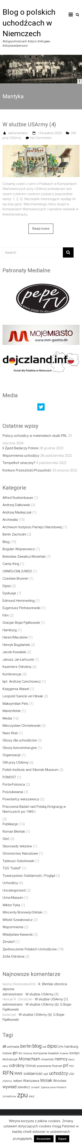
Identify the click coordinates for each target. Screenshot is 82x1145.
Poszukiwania (13, 792)
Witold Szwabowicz (18, 920)
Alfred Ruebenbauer (18, 498)
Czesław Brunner (15, 578)
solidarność (32, 1073)
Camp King (11, 564)
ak (4, 1046)
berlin (25, 1046)
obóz (5, 1066)
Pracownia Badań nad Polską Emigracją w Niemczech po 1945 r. (34, 809)
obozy (71, 1059)
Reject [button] (62, 1138)
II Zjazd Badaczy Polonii (20, 448)
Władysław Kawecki (18, 934)
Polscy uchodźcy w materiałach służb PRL (35, 436)
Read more (40, 229)
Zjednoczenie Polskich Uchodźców (30, 949)
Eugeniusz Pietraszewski (21, 608)
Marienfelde (12, 711)
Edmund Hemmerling (19, 601)
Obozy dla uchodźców (20, 740)
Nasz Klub (10, 733)
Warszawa (31, 1081)
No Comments (40, 138)
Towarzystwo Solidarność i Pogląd (29, 876)
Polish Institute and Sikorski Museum (30, 770)
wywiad (9, 1086)
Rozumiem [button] (44, 1138)
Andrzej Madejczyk (17, 512)
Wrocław (59, 1081)
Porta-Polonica (14, 784)
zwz (31, 1096)
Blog (6, 542)
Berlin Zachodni (14, 534)
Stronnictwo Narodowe (20, 853)
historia (7, 1053)
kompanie (40, 1053)
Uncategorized (14, 890)
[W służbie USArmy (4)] (41, 147)
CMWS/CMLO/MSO (17, 571)
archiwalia (13, 1046)
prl (65, 1065)
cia (44, 1046)
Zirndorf (9, 942)
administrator (18, 133)
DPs (61, 1046)
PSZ (71, 1066)
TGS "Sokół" (12, 868)
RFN (8, 1073)
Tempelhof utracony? (19, 463)
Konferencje (12, 674)
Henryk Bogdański (16, 645)
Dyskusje (9, 593)
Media (7, 718)
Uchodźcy (10, 883)
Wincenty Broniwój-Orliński (22, 912)
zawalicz (23, 1087)
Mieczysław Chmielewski (22, 726)
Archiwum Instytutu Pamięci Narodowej (32, 527)
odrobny (17, 1065)
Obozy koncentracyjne (20, 748)
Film (6, 615)
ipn (15, 1053)
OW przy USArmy (15, 762)
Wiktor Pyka (11, 905)
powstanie (44, 1066)
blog (37, 1046)
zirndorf (35, 1087)
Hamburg (10, 630)
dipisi (52, 1046)
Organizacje (12, 755)
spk (45, 1074)
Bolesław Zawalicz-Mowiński (24, 557)
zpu (22, 1095)
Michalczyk (10, 1059)
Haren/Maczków (15, 637)
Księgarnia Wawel (16, 689)
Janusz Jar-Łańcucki (18, 659)
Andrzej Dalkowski (16, 505)
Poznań (57, 1066)
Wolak (46, 1080)
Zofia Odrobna (13, 956)
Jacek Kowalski (14, 652)
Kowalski (53, 1053)
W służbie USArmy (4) (29, 124)
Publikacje (10, 824)
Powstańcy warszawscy (21, 799)
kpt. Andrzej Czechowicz (22, 681)
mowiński (47, 1059)
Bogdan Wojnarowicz (19, 549)
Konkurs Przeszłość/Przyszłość (27, 470)
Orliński (31, 1066)
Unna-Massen (13, 898)
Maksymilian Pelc (15, 704)
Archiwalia (10, 520)
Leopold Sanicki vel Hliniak (23, 696)
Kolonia (27, 1053)
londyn (74, 1053)
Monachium (29, 1059)
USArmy (7, 1081)
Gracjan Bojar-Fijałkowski (21, 623)
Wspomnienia (13, 927)
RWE (18, 1073)
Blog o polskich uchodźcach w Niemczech (29, 22)
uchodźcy (58, 1073)
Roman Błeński (14, 831)
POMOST (9, 777)
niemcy (61, 1059)
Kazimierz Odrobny (17, 667)
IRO (20, 1053)
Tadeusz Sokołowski (18, 861)
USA (71, 1074)
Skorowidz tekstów (17, 846)
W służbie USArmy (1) (42, 994)
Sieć (6, 839)
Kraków (64, 1053)
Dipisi (7, 586)
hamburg (71, 1047)
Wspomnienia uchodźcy (21, 456)
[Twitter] (41, 408)
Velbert (17, 1081)
